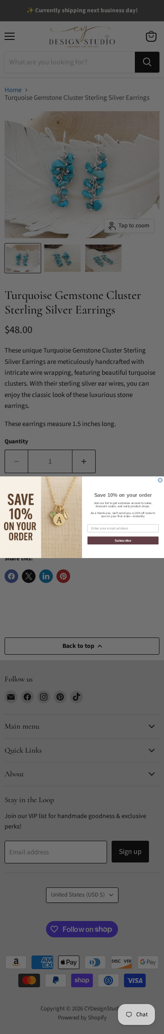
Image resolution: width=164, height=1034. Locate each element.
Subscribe (123, 540)
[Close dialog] (160, 480)
